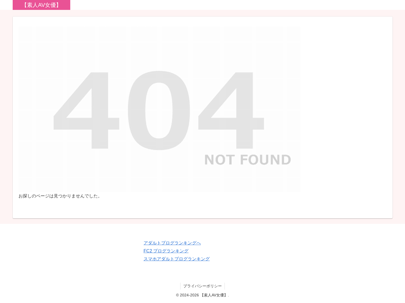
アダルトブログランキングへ (172, 243)
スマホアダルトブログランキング (177, 259)
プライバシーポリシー (202, 286)
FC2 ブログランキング (166, 251)
